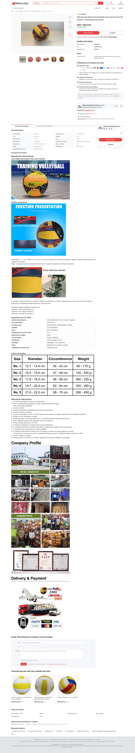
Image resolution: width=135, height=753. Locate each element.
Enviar (23, 664)
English (31, 741)
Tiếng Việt (103, 741)
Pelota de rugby (99, 713)
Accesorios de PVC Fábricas (35, 731)
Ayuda (107, 8)
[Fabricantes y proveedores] (19, 3)
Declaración (45, 739)
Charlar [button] (113, 33)
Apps (113, 8)
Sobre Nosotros (38, 739)
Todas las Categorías (18, 8)
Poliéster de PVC (49, 731)
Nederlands (70, 741)
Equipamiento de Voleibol (46, 11)
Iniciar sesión (120, 4)
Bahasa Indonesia (111, 741)
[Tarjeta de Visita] (121, 133)
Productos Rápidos (89, 739)
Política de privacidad (64, 739)
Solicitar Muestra (112, 37)
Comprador (97, 8)
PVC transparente (69, 731)
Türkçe (98, 741)
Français (47, 741)
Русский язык (54, 741)
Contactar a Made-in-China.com (77, 739)
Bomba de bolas (15, 716)
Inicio (12, 11)
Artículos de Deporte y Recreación (22, 11)
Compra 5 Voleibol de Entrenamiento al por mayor (104, 731)
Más (12, 734)
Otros (40, 716)
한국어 (80, 741)
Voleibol (41, 713)
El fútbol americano (72, 713)
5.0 (104, 128)
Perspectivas (97, 739)
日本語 (84, 741)
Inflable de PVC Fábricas (83, 731)
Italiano (59, 741)
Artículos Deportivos (35, 11)
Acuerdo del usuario (53, 739)
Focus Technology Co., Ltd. (64, 744)
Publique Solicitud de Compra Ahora (57, 664)
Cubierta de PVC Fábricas (18, 731)
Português (41, 741)
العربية (76, 741)
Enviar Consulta (88, 33)
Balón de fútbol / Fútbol (17, 713)
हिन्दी (89, 741)
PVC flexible (59, 731)
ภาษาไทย (93, 741)
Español (36, 741)
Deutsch (65, 741)
